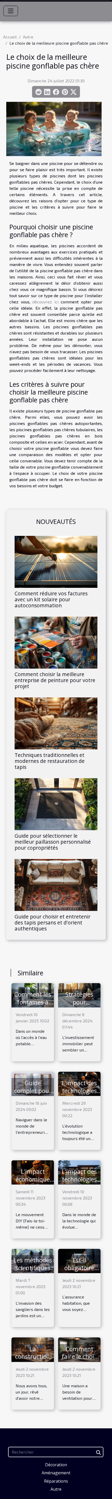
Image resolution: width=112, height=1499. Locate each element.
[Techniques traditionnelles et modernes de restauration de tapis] (56, 723)
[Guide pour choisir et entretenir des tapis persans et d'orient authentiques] (56, 885)
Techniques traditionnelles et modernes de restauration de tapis (50, 760)
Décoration (56, 1465)
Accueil (10, 36)
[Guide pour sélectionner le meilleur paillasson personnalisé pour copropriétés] (56, 804)
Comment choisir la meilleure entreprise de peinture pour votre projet (55, 680)
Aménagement (56, 1473)
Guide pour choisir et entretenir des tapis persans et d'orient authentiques (52, 922)
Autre (28, 36)
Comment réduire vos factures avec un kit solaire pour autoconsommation (51, 599)
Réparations (56, 1481)
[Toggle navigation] (10, 11)
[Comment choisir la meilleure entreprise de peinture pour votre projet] (56, 643)
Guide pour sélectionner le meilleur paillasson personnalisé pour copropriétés (53, 841)
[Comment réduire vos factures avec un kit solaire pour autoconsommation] (56, 562)
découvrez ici (45, 301)
